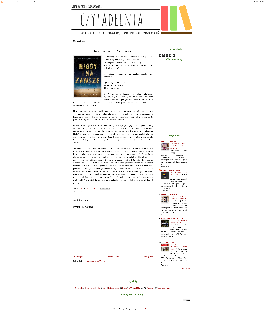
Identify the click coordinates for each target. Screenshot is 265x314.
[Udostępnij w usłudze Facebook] (107, 189)
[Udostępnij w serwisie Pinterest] (109, 189)
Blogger (148, 308)
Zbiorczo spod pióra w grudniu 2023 (178, 173)
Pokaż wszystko (185, 268)
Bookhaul (78, 288)
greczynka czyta (167, 242)
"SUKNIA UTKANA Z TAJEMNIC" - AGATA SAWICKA (178, 145)
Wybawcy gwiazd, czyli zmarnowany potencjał (178, 197)
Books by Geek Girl (169, 194)
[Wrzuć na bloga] (103, 189)
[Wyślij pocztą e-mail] (101, 189)
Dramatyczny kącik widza (92, 288)
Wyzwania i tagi (163, 288)
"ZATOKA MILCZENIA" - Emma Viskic (178, 246)
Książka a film (113, 288)
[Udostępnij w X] (105, 189)
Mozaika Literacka (168, 141)
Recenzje (84, 192)
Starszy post (148, 256)
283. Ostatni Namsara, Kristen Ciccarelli (178, 221)
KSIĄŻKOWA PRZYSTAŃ (172, 218)
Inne (104, 288)
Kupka (124, 288)
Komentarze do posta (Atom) (94, 261)
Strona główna (79, 40)
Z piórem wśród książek (170, 170)
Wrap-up (150, 288)
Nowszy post (78, 256)
